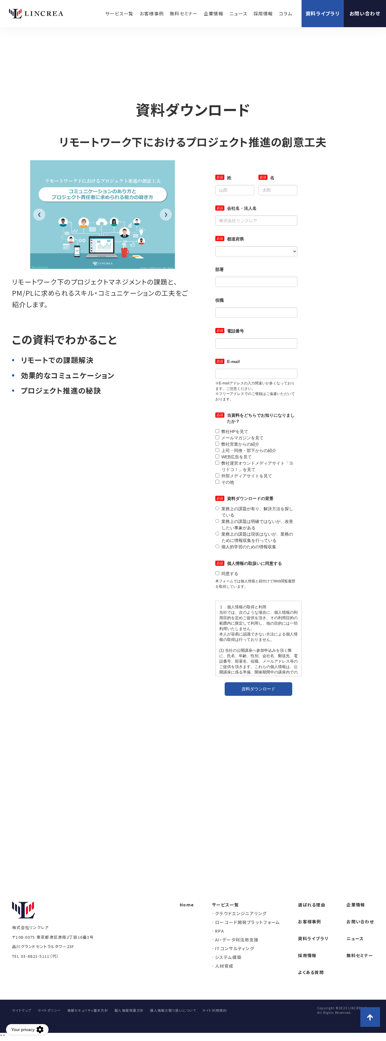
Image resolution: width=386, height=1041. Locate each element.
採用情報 (263, 13)
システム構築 (228, 957)
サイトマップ (22, 1010)
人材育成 (224, 966)
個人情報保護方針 (129, 1010)
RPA (219, 931)
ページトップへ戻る (370, 1017)
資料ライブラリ (322, 13)
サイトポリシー (49, 1010)
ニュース (238, 13)
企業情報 (213, 13)
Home (187, 905)
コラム (286, 13)
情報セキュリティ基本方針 (87, 1010)
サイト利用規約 (214, 1010)
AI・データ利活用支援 (236, 940)
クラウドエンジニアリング (241, 913)
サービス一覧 (119, 13)
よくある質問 (311, 972)
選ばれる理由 (311, 905)
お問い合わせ (365, 13)
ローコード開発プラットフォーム (247, 922)
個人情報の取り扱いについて (173, 1010)
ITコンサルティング (234, 948)
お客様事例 (152, 13)
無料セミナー (184, 13)
